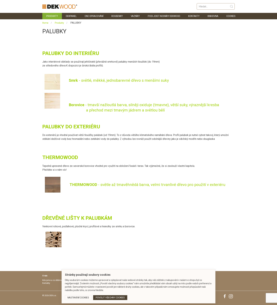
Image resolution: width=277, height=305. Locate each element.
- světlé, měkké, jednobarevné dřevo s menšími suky (119, 80)
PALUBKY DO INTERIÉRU (70, 53)
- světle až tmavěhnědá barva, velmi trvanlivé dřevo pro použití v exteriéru (147, 184)
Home (45, 23)
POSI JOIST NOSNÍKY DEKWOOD (164, 16)
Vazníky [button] (135, 16)
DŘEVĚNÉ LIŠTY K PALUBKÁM (77, 218)
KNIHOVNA (213, 16)
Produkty (52, 16)
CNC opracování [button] (94, 16)
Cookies (230, 16)
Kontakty (194, 16)
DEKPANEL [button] (71, 16)
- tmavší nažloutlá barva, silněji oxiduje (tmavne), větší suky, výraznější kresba (144, 105)
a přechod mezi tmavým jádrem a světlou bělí (117, 110)
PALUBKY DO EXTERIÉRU (71, 127)
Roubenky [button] (117, 16)
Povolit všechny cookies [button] (110, 297)
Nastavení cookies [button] (78, 297)
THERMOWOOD (60, 157)
